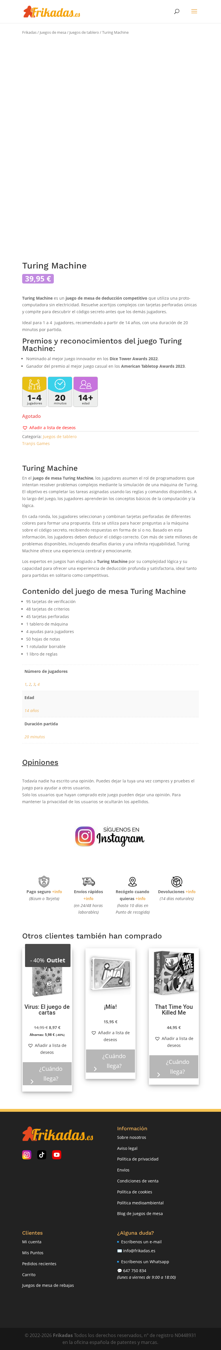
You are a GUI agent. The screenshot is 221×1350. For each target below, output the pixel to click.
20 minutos (34, 736)
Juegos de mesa (53, 32)
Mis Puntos (32, 1252)
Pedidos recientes (39, 1263)
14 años (31, 710)
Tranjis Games (36, 443)
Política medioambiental (140, 1203)
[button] (49, 427)
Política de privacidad (138, 1159)
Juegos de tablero (84, 32)
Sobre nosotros (131, 1137)
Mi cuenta (31, 1241)
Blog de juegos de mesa (140, 1213)
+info (57, 891)
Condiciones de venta (138, 1181)
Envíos (123, 1170)
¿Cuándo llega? (50, 1073)
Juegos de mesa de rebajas (48, 1285)
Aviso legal (127, 1148)
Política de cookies (134, 1192)
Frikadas (29, 32)
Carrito (28, 1274)
